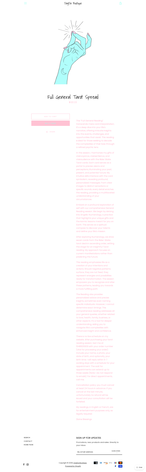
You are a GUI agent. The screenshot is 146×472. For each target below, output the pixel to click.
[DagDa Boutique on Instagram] (28, 464)
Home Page (28, 445)
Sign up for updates (88, 437)
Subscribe (116, 451)
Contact (28, 441)
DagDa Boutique (73, 3)
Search (27, 438)
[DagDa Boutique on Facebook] (24, 464)
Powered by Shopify (73, 466)
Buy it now (50, 123)
